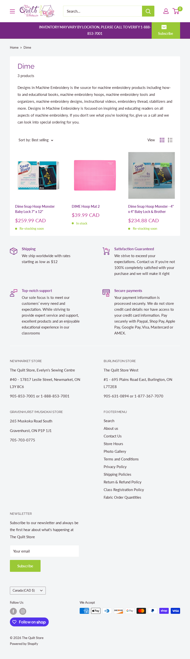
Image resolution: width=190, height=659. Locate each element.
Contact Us (113, 436)
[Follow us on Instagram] (22, 611)
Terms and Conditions (121, 459)
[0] (176, 11)
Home (14, 47)
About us (111, 428)
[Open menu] (12, 11)
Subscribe (165, 33)
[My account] (166, 11)
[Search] (148, 11)
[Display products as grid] (162, 140)
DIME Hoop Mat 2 (86, 206)
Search (109, 420)
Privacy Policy (115, 466)
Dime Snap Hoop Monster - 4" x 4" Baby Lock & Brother (151, 209)
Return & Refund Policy (123, 482)
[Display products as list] (170, 140)
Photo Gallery (115, 451)
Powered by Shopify (24, 644)
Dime (27, 47)
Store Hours (113, 443)
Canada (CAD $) (24, 590)
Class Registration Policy (124, 489)
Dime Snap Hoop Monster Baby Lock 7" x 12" (35, 209)
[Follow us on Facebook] (13, 611)
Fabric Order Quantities (122, 497)
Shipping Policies (117, 474)
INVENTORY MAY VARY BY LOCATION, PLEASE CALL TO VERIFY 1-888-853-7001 (95, 30)
